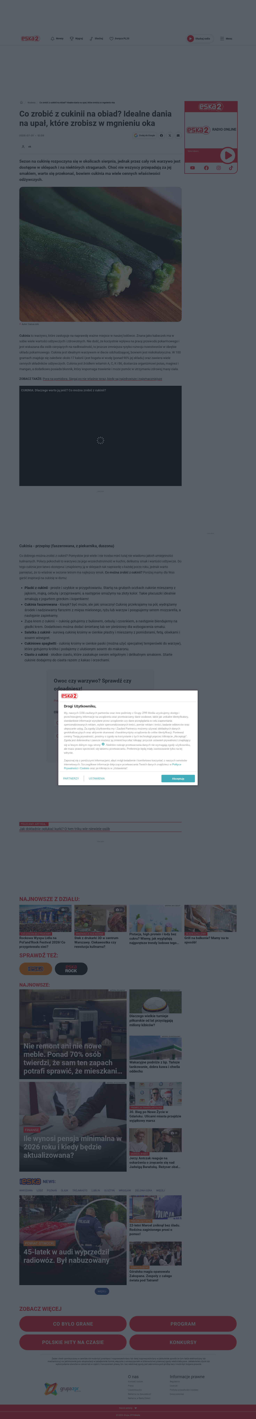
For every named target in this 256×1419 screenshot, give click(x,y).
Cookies (84, 768)
